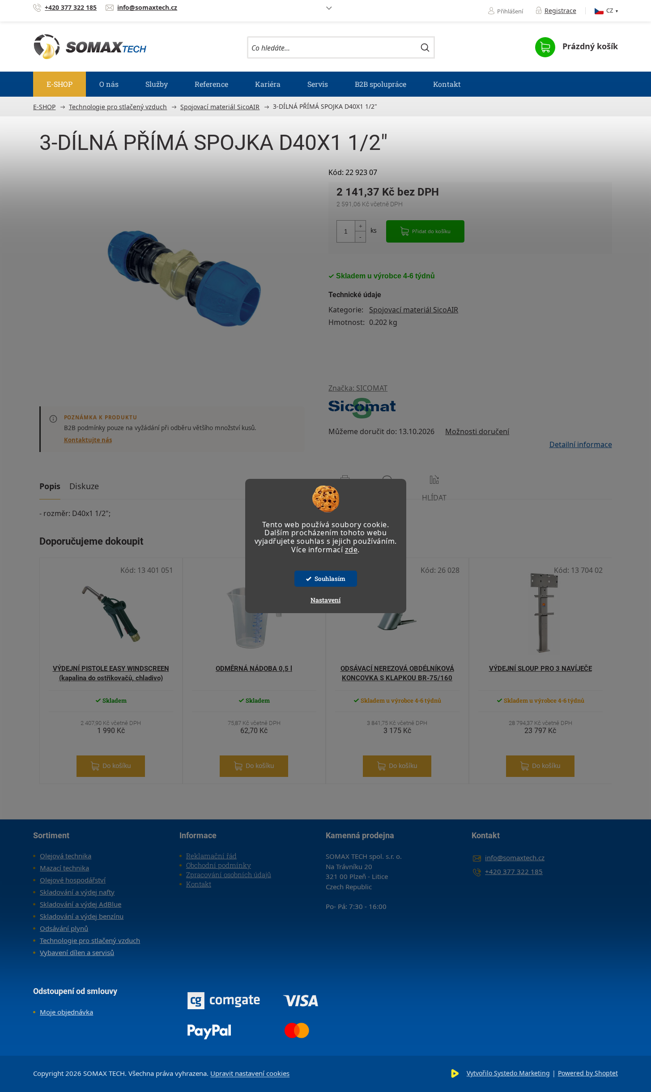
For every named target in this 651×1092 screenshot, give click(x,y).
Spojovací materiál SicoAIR (413, 310)
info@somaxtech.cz (515, 857)
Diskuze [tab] (84, 486)
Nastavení (325, 600)
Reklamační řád (211, 855)
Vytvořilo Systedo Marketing (508, 1073)
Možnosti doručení (477, 431)
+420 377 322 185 (514, 871)
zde (351, 550)
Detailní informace (580, 444)
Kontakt (198, 883)
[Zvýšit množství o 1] (360, 226)
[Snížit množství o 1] (360, 236)
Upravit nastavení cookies (249, 1073)
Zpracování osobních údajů (228, 874)
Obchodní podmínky (218, 865)
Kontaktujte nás (88, 440)
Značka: (357, 388)
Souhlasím (330, 579)
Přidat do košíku (431, 231)
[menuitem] (59, 84)
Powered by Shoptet (588, 1073)
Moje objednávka (66, 1011)
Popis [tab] (49, 486)
